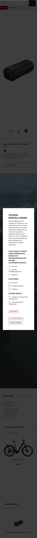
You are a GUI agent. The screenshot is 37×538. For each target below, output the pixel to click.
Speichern (13, 311)
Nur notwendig (15, 322)
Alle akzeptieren (16, 318)
